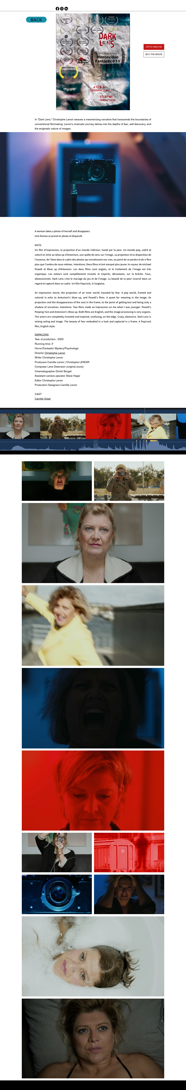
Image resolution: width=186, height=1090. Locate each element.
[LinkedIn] (66, 8)
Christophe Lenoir (52, 380)
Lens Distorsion (57, 366)
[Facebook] (57, 8)
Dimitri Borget (63, 371)
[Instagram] (62, 8)
